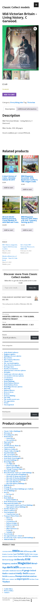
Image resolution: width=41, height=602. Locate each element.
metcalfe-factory (25, 568)
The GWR (7, 397)
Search (4, 335)
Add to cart (9, 94)
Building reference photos (12, 356)
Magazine (24, 563)
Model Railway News (11, 385)
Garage (11, 560)
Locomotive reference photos (14, 376)
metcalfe (13, 567)
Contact (6, 592)
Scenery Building (9, 396)
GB (15, 559)
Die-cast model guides (11, 363)
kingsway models (9, 563)
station (26, 576)
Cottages (35, 554)
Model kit (19, 570)
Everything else (16, 102)
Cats (31, 554)
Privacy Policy (8, 591)
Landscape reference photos (13, 374)
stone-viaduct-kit (10, 579)
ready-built (22, 573)
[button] (35, 28)
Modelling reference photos (13, 387)
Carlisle (20, 554)
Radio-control (9, 573)
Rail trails (7, 388)
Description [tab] (10, 109)
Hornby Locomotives (11, 369)
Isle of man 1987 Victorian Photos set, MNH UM (27, 247)
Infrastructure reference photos (15, 370)
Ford (6, 560)
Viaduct (6, 581)
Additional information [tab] (27, 109)
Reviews (7, 394)
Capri (15, 554)
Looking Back (8, 379)
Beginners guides (9, 354)
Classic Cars (8, 361)
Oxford (33, 570)
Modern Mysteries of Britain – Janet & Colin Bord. (9, 258)
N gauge (26, 570)
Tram (36, 579)
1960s (16, 551)
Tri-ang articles (9, 401)
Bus (12, 554)
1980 (21, 551)
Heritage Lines (9, 367)
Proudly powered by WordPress (12, 598)
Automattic (6, 600)
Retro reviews (8, 392)
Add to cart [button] (8, 188)
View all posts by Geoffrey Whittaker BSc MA (17, 304)
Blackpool (30, 551)
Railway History (9, 390)
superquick (23, 579)
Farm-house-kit (19, 556)
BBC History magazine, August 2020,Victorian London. (10, 247)
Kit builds (7, 372)
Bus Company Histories (12, 360)
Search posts (6, 412)
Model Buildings (9, 381)
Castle (26, 554)
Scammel (31, 573)
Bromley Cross (6, 554)
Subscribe (32, 288)
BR (35, 551)
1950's (10, 551)
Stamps (18, 576)
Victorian (31, 102)
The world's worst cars (11, 399)
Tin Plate (32, 579)
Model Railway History (11, 383)
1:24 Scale (5, 551)
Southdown (11, 576)
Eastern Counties (7, 556)
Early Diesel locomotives (12, 365)
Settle (5, 576)
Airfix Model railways (11, 352)
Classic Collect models (16, 7)
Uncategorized (9, 405)
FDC (26, 556)
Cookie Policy (8, 589)
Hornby (21, 559)
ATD (25, 551)
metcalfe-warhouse (9, 571)
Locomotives (8, 378)
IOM (27, 559)
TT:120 (6, 403)
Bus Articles (8, 358)
